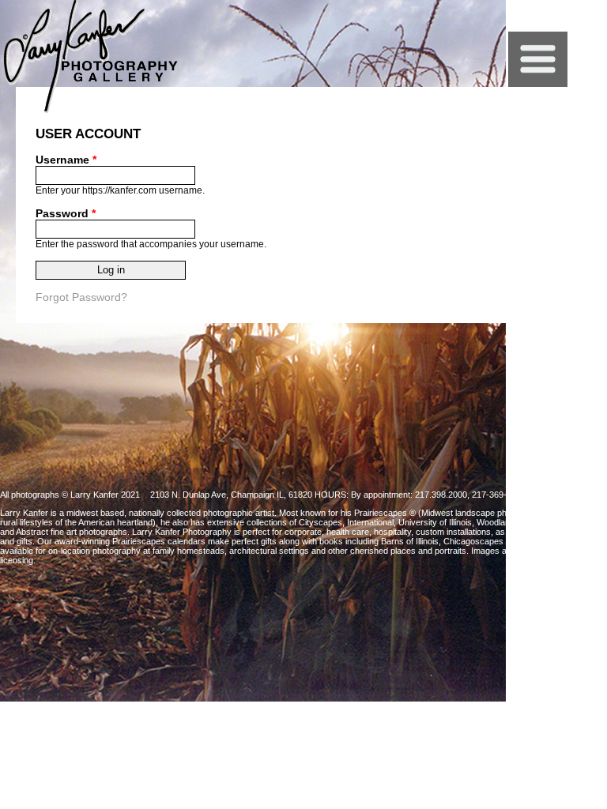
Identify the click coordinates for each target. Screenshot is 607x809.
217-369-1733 (499, 494)
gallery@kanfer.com (568, 494)
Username (66, 159)
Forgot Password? (81, 297)
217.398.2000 (441, 494)
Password (66, 213)
